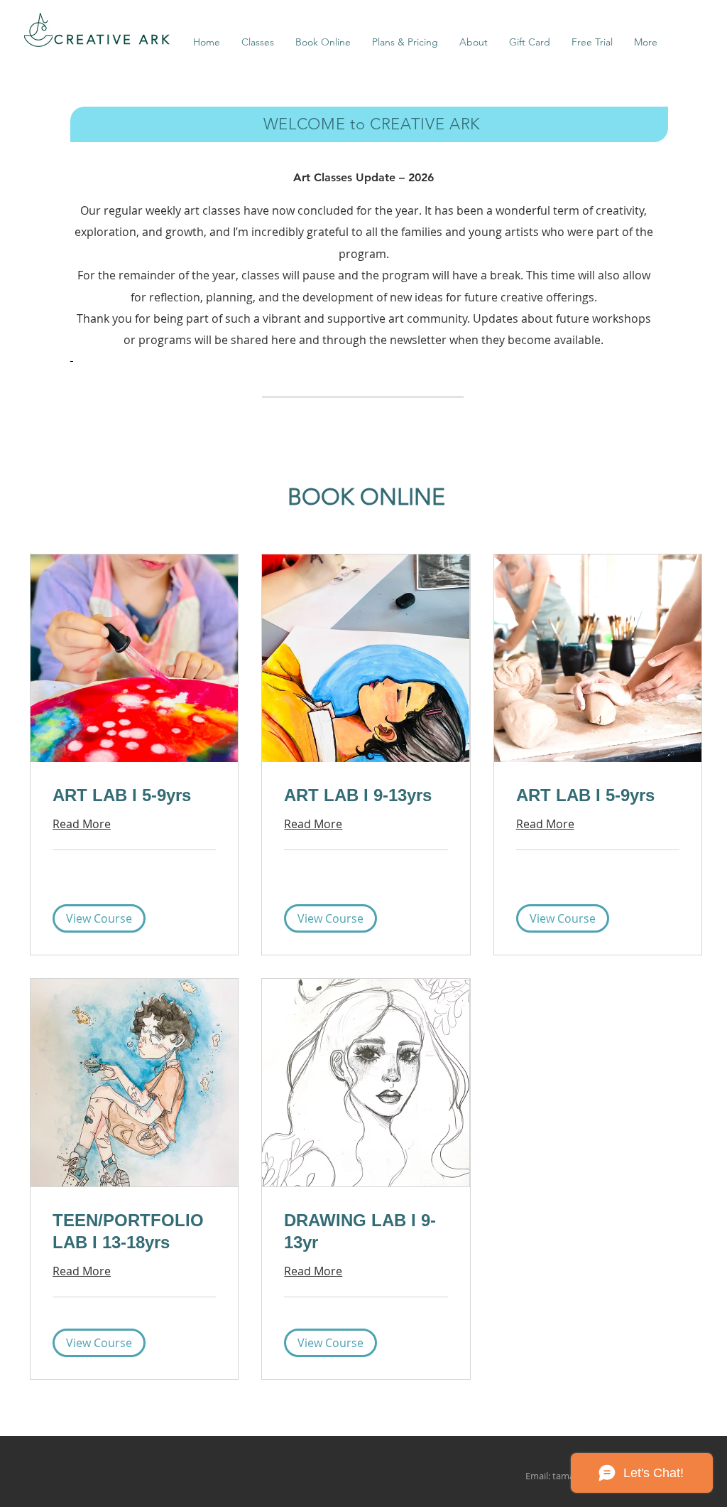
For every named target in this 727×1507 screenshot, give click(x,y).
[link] (134, 795)
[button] (99, 918)
